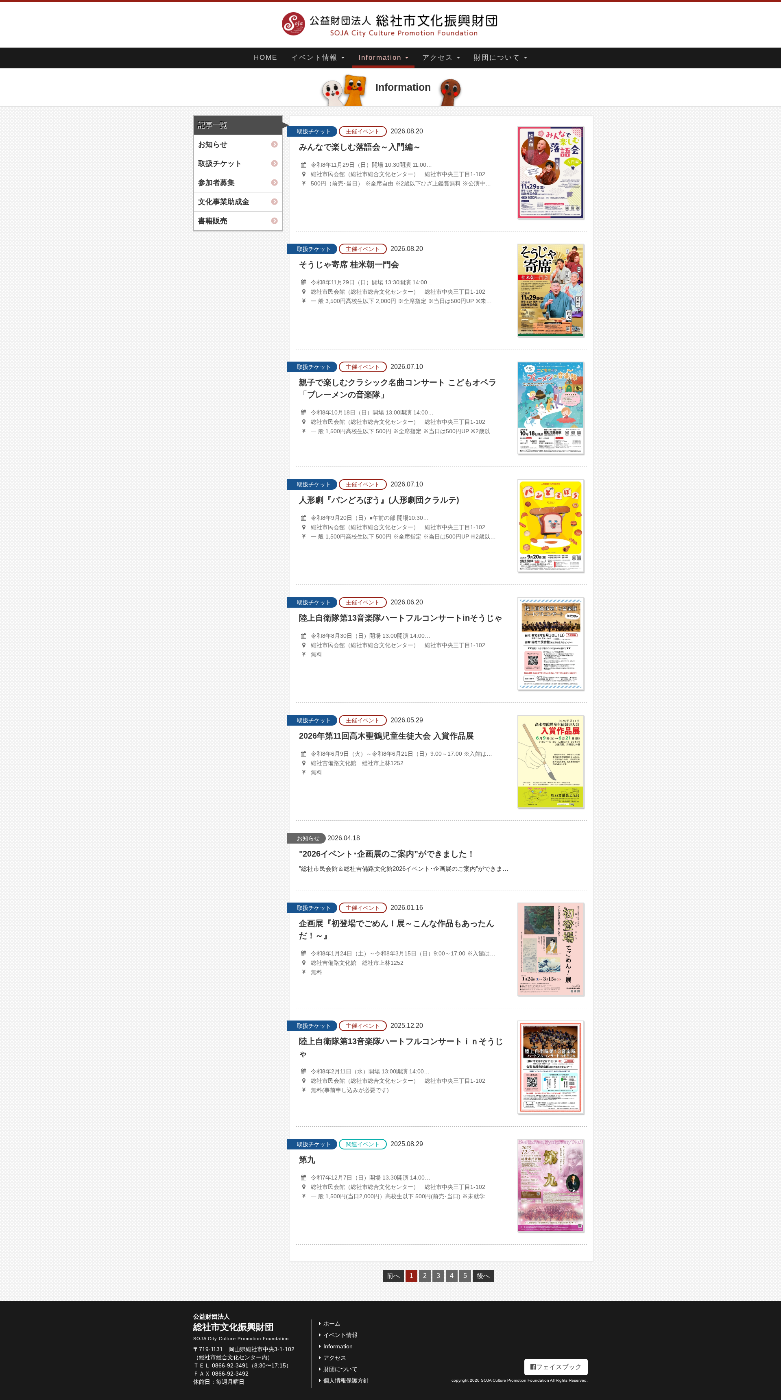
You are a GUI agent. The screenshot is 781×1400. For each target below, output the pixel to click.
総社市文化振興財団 (241, 1327)
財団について (498, 57)
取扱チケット (220, 163)
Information (381, 57)
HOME (265, 57)
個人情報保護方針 (346, 1380)
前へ (393, 1275)
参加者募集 (216, 183)
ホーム (331, 1323)
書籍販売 (212, 221)
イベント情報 (315, 57)
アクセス (439, 57)
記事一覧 (212, 125)
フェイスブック (559, 1366)
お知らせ (212, 144)
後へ (483, 1275)
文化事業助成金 (223, 202)
